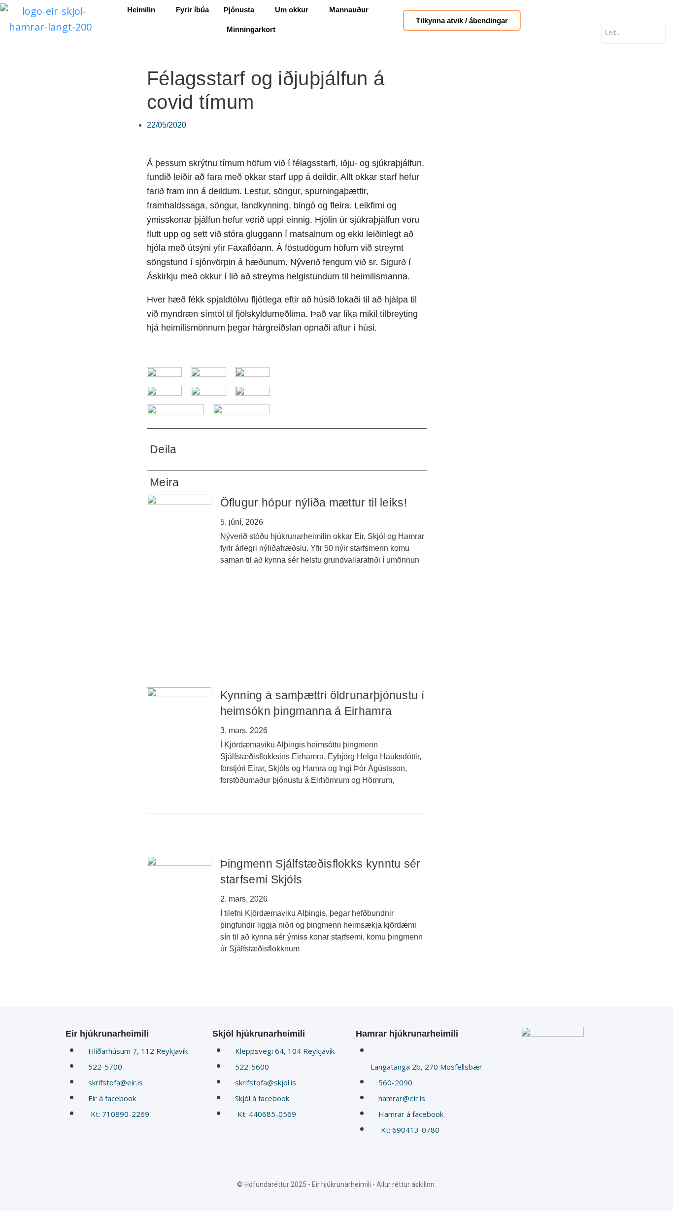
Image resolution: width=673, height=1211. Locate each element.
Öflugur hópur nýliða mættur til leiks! (313, 502)
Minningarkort (251, 29)
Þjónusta (239, 9)
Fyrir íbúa (192, 9)
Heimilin (141, 9)
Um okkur (291, 9)
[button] (351, 449)
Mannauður (349, 9)
